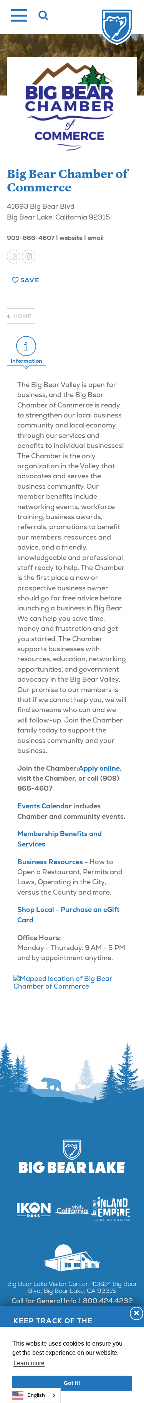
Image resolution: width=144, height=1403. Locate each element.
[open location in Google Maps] (72, 982)
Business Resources (50, 861)
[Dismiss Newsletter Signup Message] (136, 1313)
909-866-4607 (31, 238)
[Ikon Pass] (34, 1209)
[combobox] (34, 1395)
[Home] (117, 27)
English (36, 1395)
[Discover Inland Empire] (110, 1210)
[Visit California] (72, 1210)
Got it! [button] (72, 1383)
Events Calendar (44, 805)
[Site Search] (43, 15)
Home (22, 316)
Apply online (99, 768)
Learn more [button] (29, 1363)
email (96, 238)
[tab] (26, 350)
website (71, 238)
